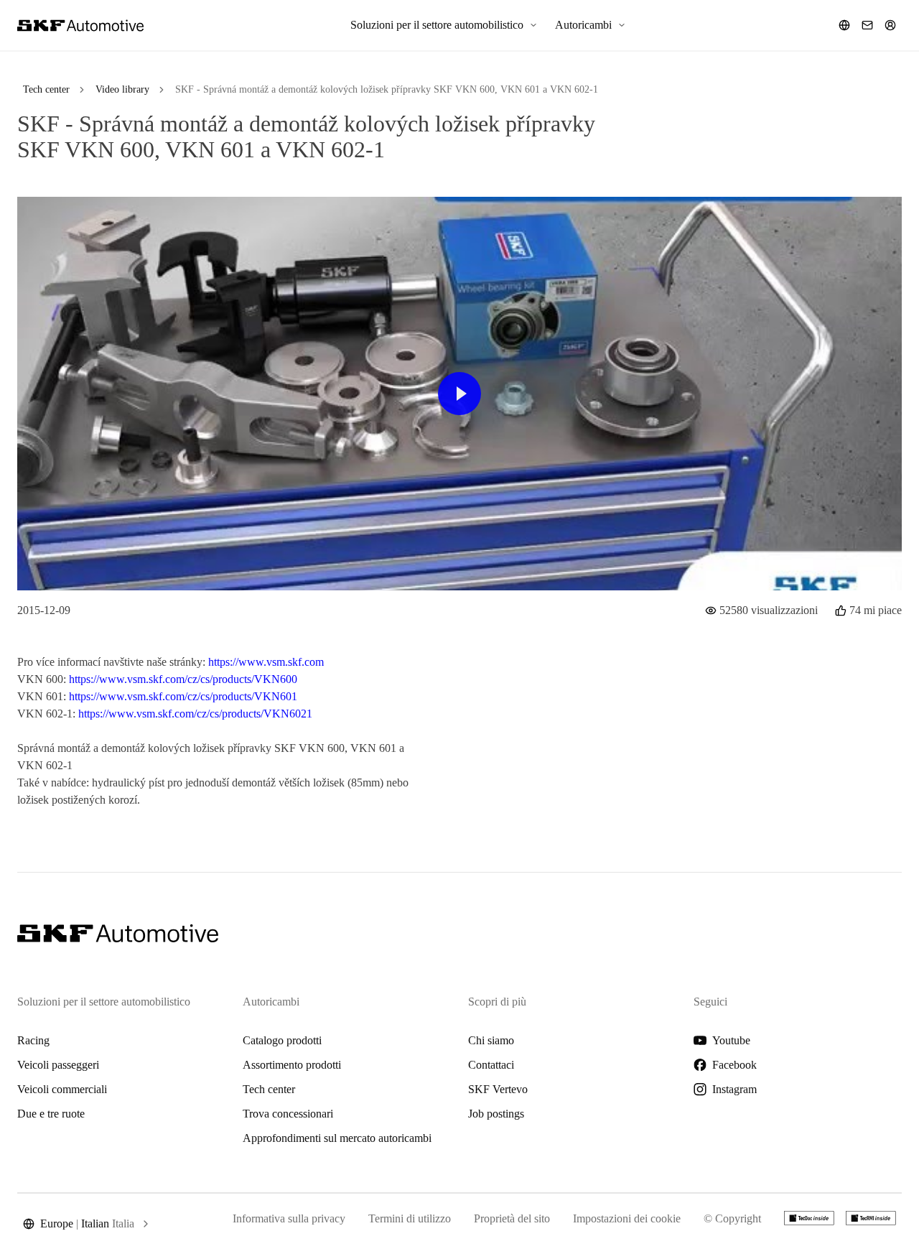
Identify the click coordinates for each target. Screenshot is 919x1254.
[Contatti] (867, 25)
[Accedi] (890, 25)
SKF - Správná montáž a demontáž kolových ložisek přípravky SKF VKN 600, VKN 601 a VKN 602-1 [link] (386, 89)
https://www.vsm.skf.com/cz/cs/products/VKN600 (183, 679)
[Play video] (459, 393)
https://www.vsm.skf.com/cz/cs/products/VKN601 (183, 696)
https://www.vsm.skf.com (266, 662)
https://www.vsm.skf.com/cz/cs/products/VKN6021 (195, 713)
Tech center (46, 89)
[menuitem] (444, 25)
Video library (122, 89)
